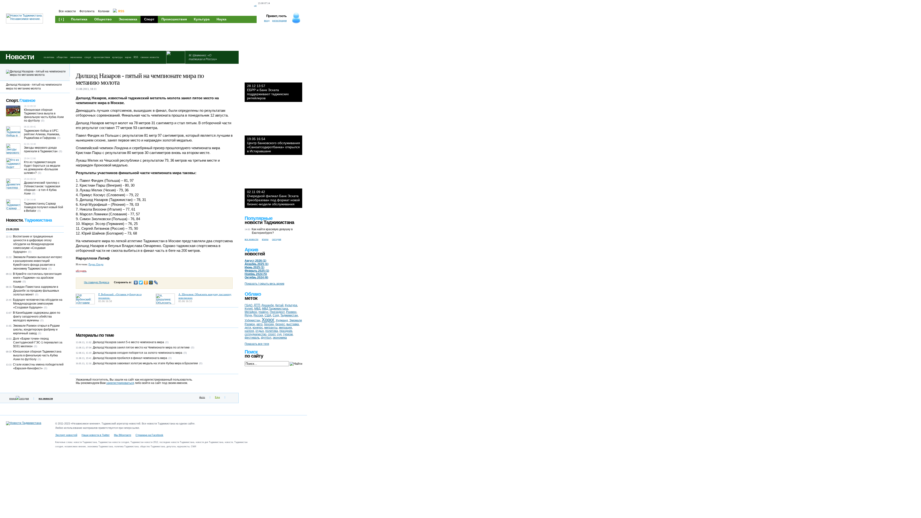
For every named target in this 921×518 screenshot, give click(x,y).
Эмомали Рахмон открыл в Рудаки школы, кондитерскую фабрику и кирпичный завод (36, 329)
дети (248, 327)
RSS (136, 57)
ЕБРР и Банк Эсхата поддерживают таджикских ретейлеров (268, 92)
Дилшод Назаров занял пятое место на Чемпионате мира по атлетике (141, 347)
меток (251, 298)
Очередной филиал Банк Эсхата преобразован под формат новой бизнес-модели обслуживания (273, 198)
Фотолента (86, 11)
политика (49, 57)
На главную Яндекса (96, 282)
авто (259, 324)
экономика (76, 57)
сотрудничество (255, 334)
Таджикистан (289, 315)
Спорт (149, 19)
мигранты (270, 327)
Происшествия (174, 19)
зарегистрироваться (120, 383)
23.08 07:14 (264, 3)
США (268, 315)
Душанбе (267, 305)
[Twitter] (140, 282)
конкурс (258, 327)
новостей (255, 253)
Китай (279, 305)
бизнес (280, 324)
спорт (87, 57)
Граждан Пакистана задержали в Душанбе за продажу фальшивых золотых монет (36, 290)
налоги (249, 331)
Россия (258, 315)
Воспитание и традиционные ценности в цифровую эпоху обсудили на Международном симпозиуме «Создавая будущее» (33, 244)
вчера (12, 398)
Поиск (251, 351)
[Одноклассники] (145, 282)
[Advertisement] (146, 36)
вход (267, 20)
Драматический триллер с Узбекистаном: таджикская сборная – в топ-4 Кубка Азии (42, 188)
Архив (251, 249)
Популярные (258, 218)
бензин (269, 324)
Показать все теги (257, 344)
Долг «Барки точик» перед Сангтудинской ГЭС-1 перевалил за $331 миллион (37, 342)
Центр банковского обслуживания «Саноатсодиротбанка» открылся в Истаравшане (273, 145)
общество (62, 57)
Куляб (249, 308)
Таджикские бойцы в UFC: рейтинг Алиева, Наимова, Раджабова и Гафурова (42, 134)
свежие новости (150, 57)
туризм (288, 334)
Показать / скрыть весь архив (264, 283)
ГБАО (248, 305)
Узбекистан (252, 320)
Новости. (29, 220)
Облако (253, 294)
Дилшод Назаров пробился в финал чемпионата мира (130, 358)
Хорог (268, 319)
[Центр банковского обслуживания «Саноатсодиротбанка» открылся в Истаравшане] (273, 121)
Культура (202, 19)
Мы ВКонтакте (122, 435)
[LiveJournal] (156, 282)
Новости (20, 57)
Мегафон (251, 312)
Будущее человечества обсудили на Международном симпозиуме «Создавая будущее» (37, 303)
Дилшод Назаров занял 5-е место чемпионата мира (128, 342)
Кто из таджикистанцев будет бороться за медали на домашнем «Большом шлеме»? (42, 167)
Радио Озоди (96, 264)
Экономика (128, 19)
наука (128, 57)
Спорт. (20, 100)
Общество (103, 19)
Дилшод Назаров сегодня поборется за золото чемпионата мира (137, 352)
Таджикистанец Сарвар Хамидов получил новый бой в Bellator (43, 207)
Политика (79, 19)
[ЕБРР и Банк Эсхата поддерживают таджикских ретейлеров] (273, 68)
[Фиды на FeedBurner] (292, 6)
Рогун (248, 315)
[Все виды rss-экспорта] (301, 6)
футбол (266, 337)
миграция (285, 327)
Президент (277, 312)
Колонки (103, 11)
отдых (259, 331)
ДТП (257, 305)
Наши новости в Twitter (96, 435)
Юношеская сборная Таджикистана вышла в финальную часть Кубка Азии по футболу (44, 115)
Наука (221, 19)
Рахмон (291, 312)
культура (117, 57)
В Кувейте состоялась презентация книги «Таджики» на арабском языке (37, 277)
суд (279, 334)
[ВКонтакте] (135, 282)
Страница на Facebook (149, 435)
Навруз (263, 312)
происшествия (102, 57)
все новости (251, 239)
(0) (167, 342)
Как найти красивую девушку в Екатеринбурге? (272, 231)
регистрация (279, 20)
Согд (276, 315)
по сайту (254, 356)
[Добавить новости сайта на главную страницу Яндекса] (275, 6)
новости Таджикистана (269, 222)
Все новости (67, 11)
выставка (292, 324)
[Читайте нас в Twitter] (284, 6)
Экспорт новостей (66, 435)
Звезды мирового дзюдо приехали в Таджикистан (41, 149)
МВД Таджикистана (275, 308)
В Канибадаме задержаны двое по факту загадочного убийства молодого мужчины (36, 316)
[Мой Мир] (151, 282)
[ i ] (61, 19)
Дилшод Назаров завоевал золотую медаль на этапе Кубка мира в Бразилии (145, 363)
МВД (257, 308)
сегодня (24, 398)
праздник (285, 331)
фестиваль (252, 337)
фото (202, 397)
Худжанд (282, 320)
